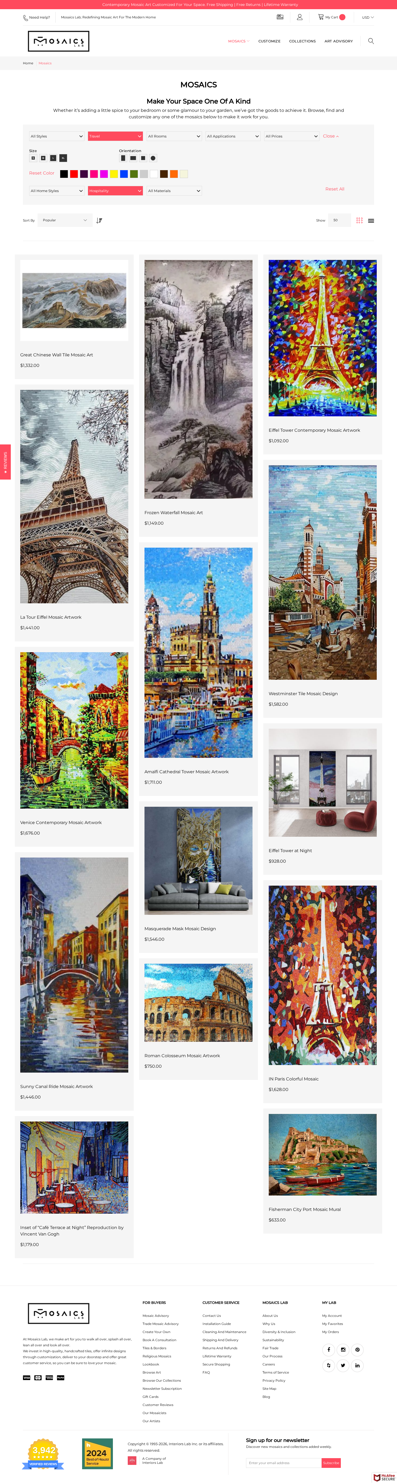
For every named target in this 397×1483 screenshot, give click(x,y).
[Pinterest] (357, 1350)
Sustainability (273, 1340)
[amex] (49, 1378)
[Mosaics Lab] (62, 41)
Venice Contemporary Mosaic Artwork (61, 822)
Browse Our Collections (162, 1380)
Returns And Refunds (220, 1348)
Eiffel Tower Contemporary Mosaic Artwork (314, 430)
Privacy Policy (274, 1380)
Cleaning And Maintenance (224, 1332)
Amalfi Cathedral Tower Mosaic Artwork (186, 771)
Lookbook (151, 1364)
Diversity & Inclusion (279, 1332)
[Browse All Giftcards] (280, 16)
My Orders (330, 1332)
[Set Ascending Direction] (97, 219)
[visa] (26, 1378)
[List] (371, 221)
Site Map (269, 1389)
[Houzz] (328, 1365)
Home (28, 63)
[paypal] (60, 1378)
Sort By (29, 220)
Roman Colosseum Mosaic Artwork (182, 1055)
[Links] (299, 17)
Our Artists (151, 1421)
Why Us (269, 1324)
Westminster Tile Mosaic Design (303, 693)
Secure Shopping (216, 1364)
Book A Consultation (159, 1340)
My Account (332, 1316)
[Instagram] (343, 1350)
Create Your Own (156, 1332)
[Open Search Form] (367, 41)
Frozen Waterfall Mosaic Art (173, 512)
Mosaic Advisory (156, 1316)
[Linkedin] (357, 1365)
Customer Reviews (158, 1405)
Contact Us (212, 1316)
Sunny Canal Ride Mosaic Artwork (56, 1086)
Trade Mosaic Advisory (161, 1324)
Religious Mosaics (157, 1356)
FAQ (206, 1372)
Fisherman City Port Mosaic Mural (305, 1209)
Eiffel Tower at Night (290, 850)
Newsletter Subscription (162, 1389)
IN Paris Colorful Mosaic (294, 1079)
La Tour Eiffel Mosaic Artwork (51, 617)
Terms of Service (276, 1372)
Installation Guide (217, 1324)
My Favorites (332, 1324)
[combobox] (65, 220)
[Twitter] (343, 1365)
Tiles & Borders (154, 1348)
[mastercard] (38, 1378)
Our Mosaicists (154, 1413)
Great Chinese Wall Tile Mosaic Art (56, 354)
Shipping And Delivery (220, 1340)
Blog (266, 1397)
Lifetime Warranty (217, 1356)
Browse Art (152, 1372)
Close (329, 136)
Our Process (272, 1356)
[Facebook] (328, 1350)
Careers (269, 1364)
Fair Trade (270, 1348)
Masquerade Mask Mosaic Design (180, 928)
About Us (270, 1316)
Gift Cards (151, 1397)
